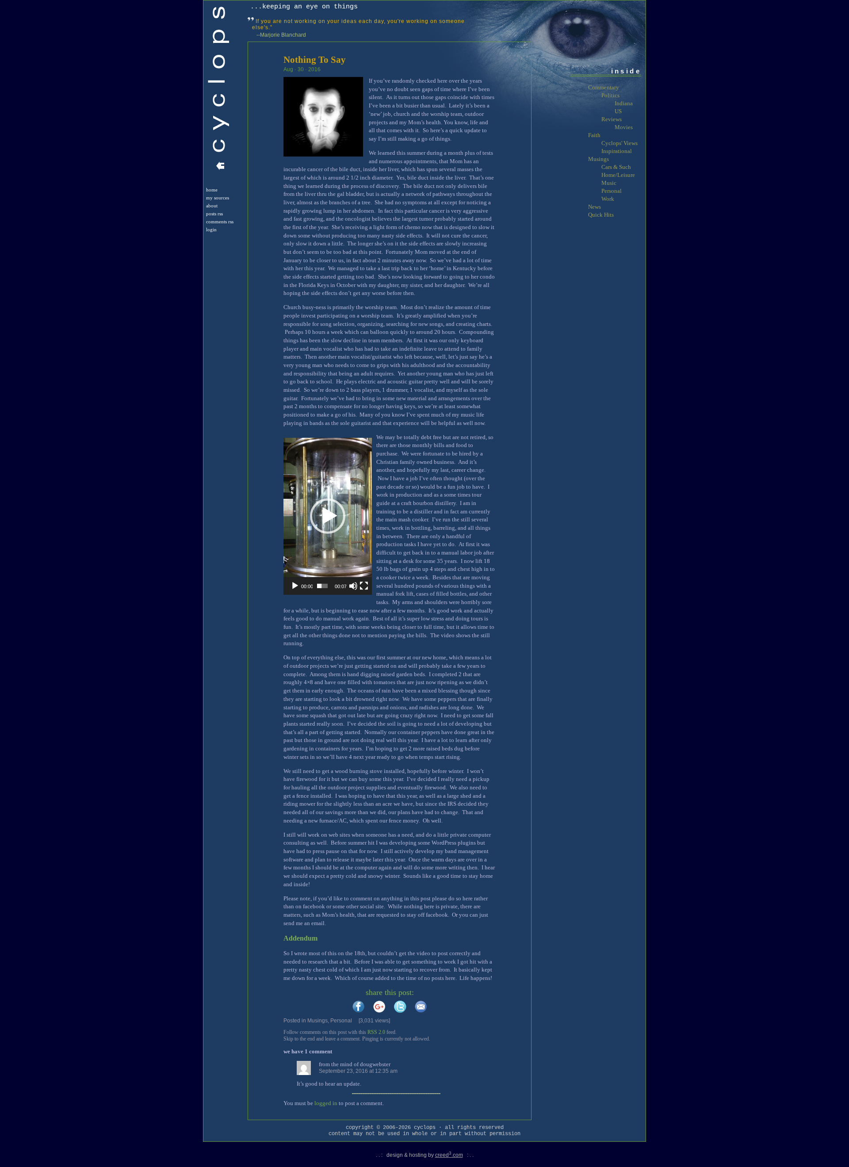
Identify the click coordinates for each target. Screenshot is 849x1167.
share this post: (390, 992)
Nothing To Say (314, 59)
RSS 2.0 (376, 1032)
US (618, 111)
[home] (220, 168)
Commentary (603, 87)
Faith (594, 135)
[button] (327, 516)
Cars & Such (616, 167)
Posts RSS (214, 213)
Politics (610, 95)
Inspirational (616, 151)
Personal (341, 1021)
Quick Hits (601, 214)
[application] (327, 516)
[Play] (295, 586)
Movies (624, 127)
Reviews (611, 119)
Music (608, 183)
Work (607, 198)
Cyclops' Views (619, 143)
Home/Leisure (618, 175)
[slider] (322, 586)
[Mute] (353, 586)
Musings (317, 1021)
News (594, 206)
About (212, 205)
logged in (325, 1103)
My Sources (217, 197)
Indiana (624, 103)
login (211, 229)
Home (212, 189)
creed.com (449, 1155)
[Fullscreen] (363, 586)
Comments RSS (219, 221)
